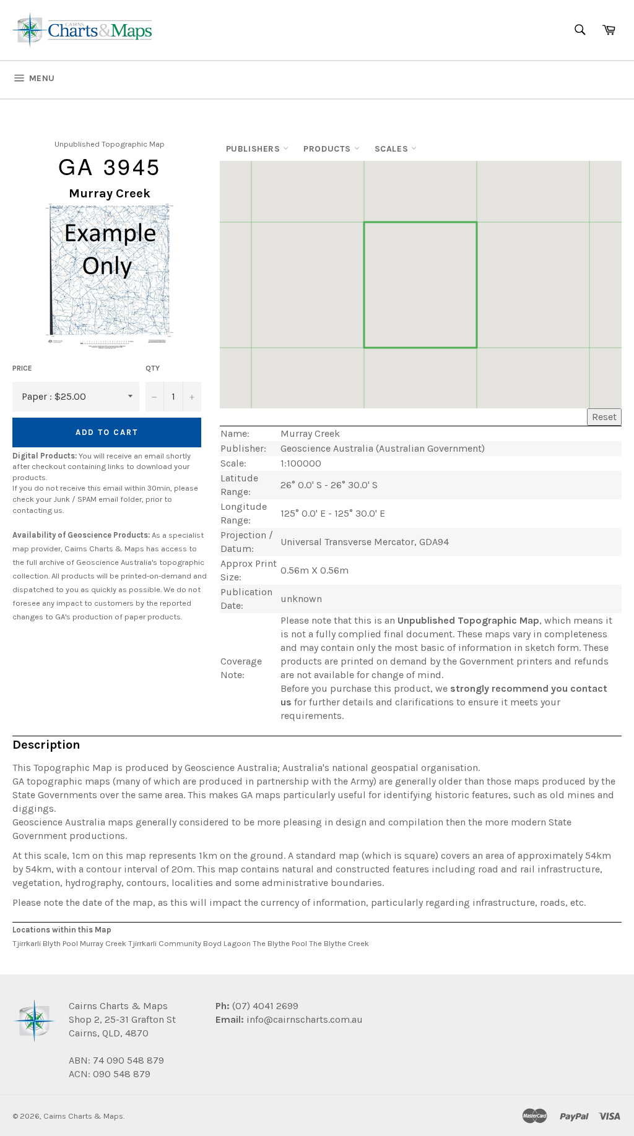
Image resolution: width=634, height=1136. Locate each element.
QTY (152, 368)
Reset (604, 417)
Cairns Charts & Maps (83, 1116)
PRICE (22, 368)
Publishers (255, 149)
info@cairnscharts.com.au (304, 1019)
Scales (393, 149)
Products (328, 149)
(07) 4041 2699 (264, 1006)
